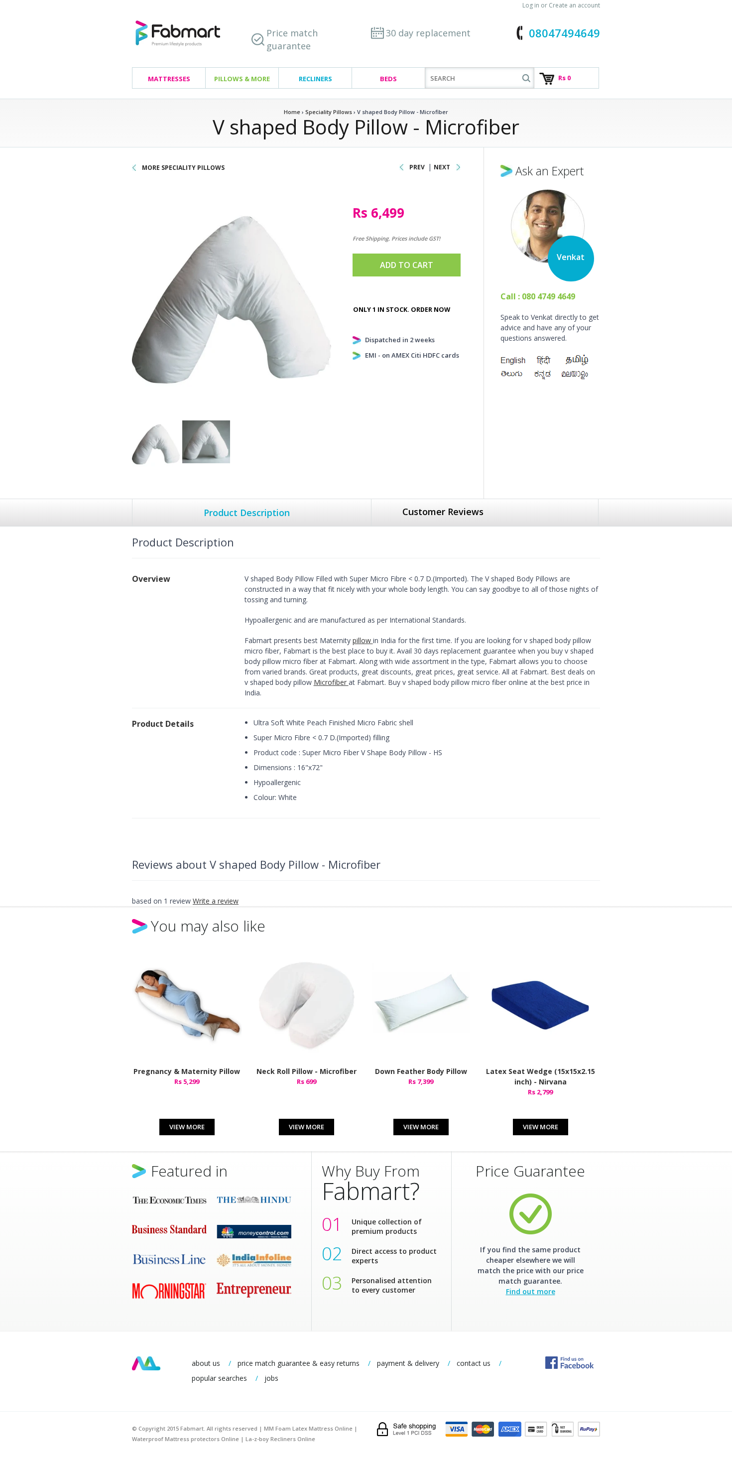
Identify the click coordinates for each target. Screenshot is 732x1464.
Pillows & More (242, 78)
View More (187, 1126)
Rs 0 (564, 77)
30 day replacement (428, 33)
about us (206, 1363)
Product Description (247, 513)
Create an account (574, 5)
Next (442, 167)
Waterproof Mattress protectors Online (185, 1439)
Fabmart (146, 1363)
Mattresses (169, 78)
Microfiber (331, 682)
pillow (363, 640)
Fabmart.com (178, 33)
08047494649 (564, 32)
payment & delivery (408, 1363)
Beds (388, 78)
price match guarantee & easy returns (299, 1363)
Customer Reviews (443, 512)
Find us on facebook (569, 1362)
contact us (473, 1363)
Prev (417, 167)
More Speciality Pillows (183, 167)
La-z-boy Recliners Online (280, 1439)
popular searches (219, 1378)
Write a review (216, 901)
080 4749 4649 (548, 296)
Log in (530, 5)
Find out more (530, 1291)
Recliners (315, 78)
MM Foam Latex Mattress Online (308, 1428)
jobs (271, 1378)
